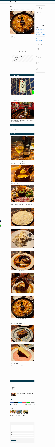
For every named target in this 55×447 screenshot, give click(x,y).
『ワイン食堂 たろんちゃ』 (16, 57)
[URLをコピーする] (32, 402)
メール (12, 434)
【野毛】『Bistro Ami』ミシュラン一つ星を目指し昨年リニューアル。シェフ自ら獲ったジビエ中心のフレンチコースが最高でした (40, 35)
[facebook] (39, 0)
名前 (12, 432)
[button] (12, 402)
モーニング (38, 62)
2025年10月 (38, 49)
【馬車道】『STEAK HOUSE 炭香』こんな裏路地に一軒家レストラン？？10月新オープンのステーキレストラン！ (40, 32)
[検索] (44, 0)
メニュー (14, 58)
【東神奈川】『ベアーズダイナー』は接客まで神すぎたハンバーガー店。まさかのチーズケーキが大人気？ (40, 38)
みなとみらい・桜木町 (39, 57)
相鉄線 (11, 399)
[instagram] (41, 0)
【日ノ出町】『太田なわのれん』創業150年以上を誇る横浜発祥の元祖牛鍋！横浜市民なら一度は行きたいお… (24, 393)
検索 (42, 25)
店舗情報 (14, 60)
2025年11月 (38, 48)
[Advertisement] (22, 42)
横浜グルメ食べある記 (13, 1)
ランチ (37, 63)
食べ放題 (37, 70)
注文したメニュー (15, 59)
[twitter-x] (40, 0)
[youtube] (42, 0)
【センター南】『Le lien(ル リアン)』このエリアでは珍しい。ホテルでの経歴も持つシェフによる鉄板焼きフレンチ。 (40, 40)
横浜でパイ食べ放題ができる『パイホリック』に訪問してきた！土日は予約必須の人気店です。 (40, 29)
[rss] (43, 0)
